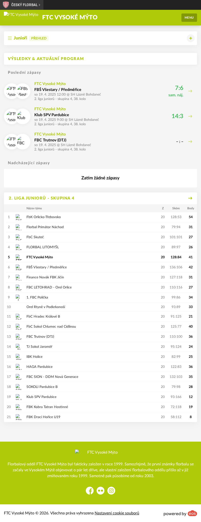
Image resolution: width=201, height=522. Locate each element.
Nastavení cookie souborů (117, 513)
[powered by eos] (180, 513)
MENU (189, 17)
